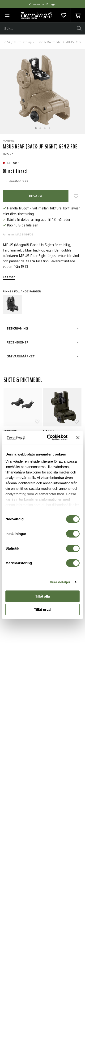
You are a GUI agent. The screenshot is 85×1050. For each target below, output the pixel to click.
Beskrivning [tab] (17, 328)
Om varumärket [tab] (21, 356)
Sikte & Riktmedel (49, 42)
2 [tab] (40, 126)
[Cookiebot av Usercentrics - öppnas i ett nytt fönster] (50, 437)
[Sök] (79, 28)
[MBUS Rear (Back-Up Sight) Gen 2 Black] (12, 304)
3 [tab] (44, 126)
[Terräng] (37, 15)
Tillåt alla (42, 596)
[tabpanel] (42, 91)
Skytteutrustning (19, 42)
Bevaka (35, 196)
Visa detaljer (60, 582)
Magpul (8, 140)
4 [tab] (49, 126)
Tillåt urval (42, 609)
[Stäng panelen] (78, 437)
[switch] (73, 534)
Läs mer (9, 277)
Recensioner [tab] (18, 342)
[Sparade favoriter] (64, 15)
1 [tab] (35, 126)
